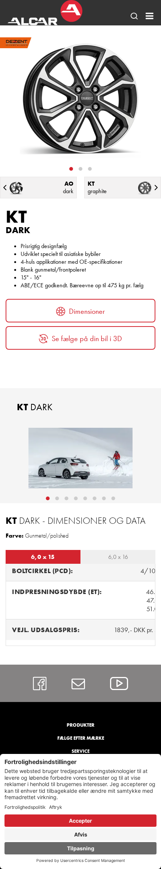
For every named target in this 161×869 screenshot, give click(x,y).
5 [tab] (85, 498)
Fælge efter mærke (80, 738)
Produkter (80, 725)
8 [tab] (113, 498)
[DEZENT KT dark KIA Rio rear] (80, 458)
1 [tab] (71, 169)
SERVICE (80, 751)
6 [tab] (95, 498)
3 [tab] (90, 169)
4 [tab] (76, 498)
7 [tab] (104, 498)
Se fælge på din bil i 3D (87, 338)
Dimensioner (87, 311)
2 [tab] (80, 169)
